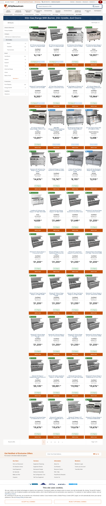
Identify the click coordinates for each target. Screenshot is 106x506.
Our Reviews (57, 466)
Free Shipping (34, 61)
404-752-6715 (47, 1)
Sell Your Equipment (38, 477)
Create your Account (80, 466)
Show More (15, 78)
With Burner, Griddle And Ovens (67, 14)
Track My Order (79, 469)
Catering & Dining (48, 10)
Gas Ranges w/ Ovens (46, 14)
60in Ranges (55, 14)
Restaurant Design (38, 469)
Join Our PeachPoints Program (26, 1)
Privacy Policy (20, 497)
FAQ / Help (56, 472)
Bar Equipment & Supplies (38, 11)
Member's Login (79, 464)
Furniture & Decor (68, 10)
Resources (78, 1)
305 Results (11, 22)
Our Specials (16, 472)
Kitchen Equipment (8, 11)
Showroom (85, 1)
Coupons (15, 477)
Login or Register (10, 1)
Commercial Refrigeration (18, 11)
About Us (56, 464)
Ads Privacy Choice (10, 494)
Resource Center (58, 469)
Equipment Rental (37, 466)
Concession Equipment (58, 11)
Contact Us (92, 1)
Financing (37, 1)
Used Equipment (97, 10)
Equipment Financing (38, 464)
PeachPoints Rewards (59, 474)
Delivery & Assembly (38, 472)
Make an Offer (16, 474)
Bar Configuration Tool (39, 474)
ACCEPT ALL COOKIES (28, 501)
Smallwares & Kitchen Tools (78, 11)
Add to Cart (38, 64)
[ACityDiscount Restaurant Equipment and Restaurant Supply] (13, 6)
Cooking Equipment (29, 14)
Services (72, 1)
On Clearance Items (88, 11)
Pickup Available (41, 61)
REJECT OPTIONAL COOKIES (77, 501)
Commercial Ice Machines (28, 11)
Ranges (37, 14)
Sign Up (97, 454)
